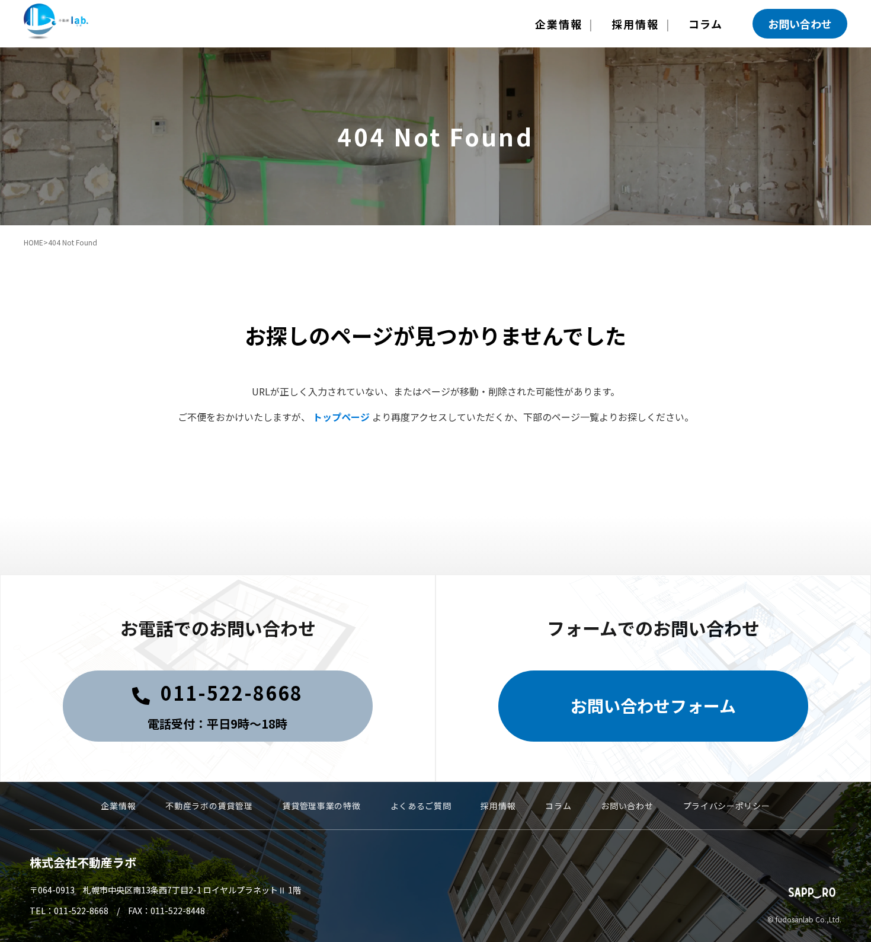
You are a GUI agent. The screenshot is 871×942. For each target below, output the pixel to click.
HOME (33, 242)
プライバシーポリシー (726, 806)
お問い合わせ (800, 23)
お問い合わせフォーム (653, 705)
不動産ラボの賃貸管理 (208, 806)
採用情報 (634, 23)
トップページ (341, 417)
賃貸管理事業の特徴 (321, 806)
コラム (706, 23)
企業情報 (558, 23)
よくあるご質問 (420, 806)
